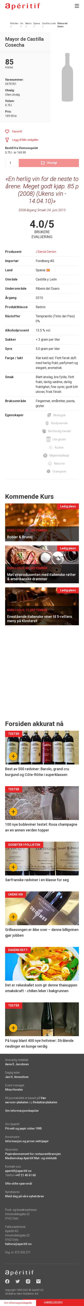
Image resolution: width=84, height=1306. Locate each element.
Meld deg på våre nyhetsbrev (24, 1196)
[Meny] (77, 6)
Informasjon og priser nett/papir (27, 1141)
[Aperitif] (22, 6)
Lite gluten (59, 439)
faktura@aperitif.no (18, 1244)
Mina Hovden (14, 1089)
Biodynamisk (59, 423)
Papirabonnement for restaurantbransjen (33, 1154)
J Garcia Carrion (46, 251)
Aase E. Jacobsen (17, 1064)
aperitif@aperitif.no (18, 1171)
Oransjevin (59, 471)
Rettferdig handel (59, 431)
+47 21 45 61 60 (25, 1175)
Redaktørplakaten (45, 1102)
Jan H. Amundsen (17, 1077)
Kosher (59, 447)
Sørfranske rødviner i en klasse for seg (37, 880)
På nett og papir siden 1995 (23, 1128)
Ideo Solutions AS (27, 1293)
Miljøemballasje (59, 455)
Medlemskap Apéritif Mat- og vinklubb (31, 1158)
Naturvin (59, 463)
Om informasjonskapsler (22, 1110)
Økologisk (59, 415)
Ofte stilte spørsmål (18, 1183)
